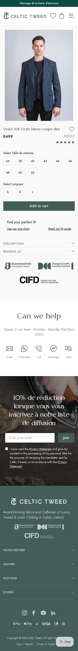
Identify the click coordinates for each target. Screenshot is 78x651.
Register (29, 644)
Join (66, 437)
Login (19, 644)
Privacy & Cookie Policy (49, 644)
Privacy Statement (40, 449)
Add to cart (39, 205)
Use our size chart (18, 229)
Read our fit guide (59, 229)
